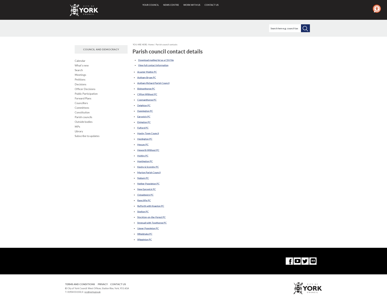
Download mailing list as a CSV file (156, 60)
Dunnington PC (145, 110)
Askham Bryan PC (146, 77)
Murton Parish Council (149, 172)
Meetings (80, 74)
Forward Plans (83, 98)
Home (151, 44)
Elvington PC (144, 122)
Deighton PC (144, 105)
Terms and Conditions (80, 284)
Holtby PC (142, 155)
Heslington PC (144, 138)
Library (79, 131)
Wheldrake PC (144, 233)
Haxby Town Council (148, 133)
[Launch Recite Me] (377, 9)
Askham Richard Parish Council (153, 83)
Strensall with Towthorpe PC (152, 222)
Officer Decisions (85, 89)
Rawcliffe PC (144, 200)
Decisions (80, 84)
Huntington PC (145, 161)
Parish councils (83, 117)
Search (79, 70)
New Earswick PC (146, 189)
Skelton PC (143, 211)
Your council (150, 4)
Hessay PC (143, 144)
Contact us (212, 4)
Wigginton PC (144, 239)
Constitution (82, 112)
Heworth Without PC (148, 150)
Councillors (81, 103)
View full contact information (153, 65)
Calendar (80, 60)
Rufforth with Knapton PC (150, 205)
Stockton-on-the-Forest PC (151, 217)
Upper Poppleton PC (148, 228)
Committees (82, 107)
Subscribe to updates (87, 136)
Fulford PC (143, 127)
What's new (82, 65)
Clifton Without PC (147, 94)
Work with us (191, 4)
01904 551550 (74, 292)
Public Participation (86, 93)
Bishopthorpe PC (146, 88)
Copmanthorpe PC (147, 99)
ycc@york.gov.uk (92, 292)
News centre (171, 4)
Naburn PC (143, 178)
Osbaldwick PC (145, 194)
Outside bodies (84, 121)
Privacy (103, 284)
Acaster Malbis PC (147, 71)
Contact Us (118, 284)
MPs (77, 126)
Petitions (80, 79)
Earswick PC (143, 116)
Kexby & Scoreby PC (148, 166)
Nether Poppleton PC (148, 183)
